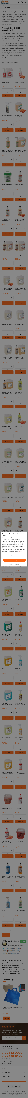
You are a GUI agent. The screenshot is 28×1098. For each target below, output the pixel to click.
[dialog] (14, 549)
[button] (14, 556)
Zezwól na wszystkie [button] (14, 560)
